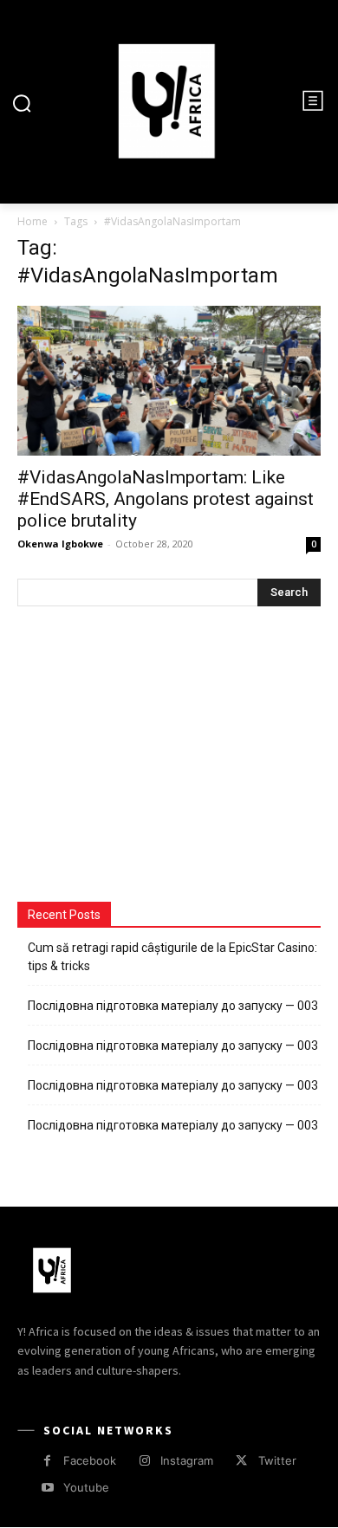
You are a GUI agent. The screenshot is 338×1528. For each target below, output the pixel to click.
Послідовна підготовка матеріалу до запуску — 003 (173, 1006)
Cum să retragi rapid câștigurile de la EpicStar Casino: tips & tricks (172, 957)
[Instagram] (144, 1461)
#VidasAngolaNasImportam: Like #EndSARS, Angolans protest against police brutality (165, 499)
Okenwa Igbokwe (60, 543)
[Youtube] (47, 1488)
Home (32, 221)
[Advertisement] (147, 756)
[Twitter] (241, 1461)
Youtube (86, 1487)
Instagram (186, 1460)
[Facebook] (47, 1461)
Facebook (89, 1460)
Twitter (277, 1460)
